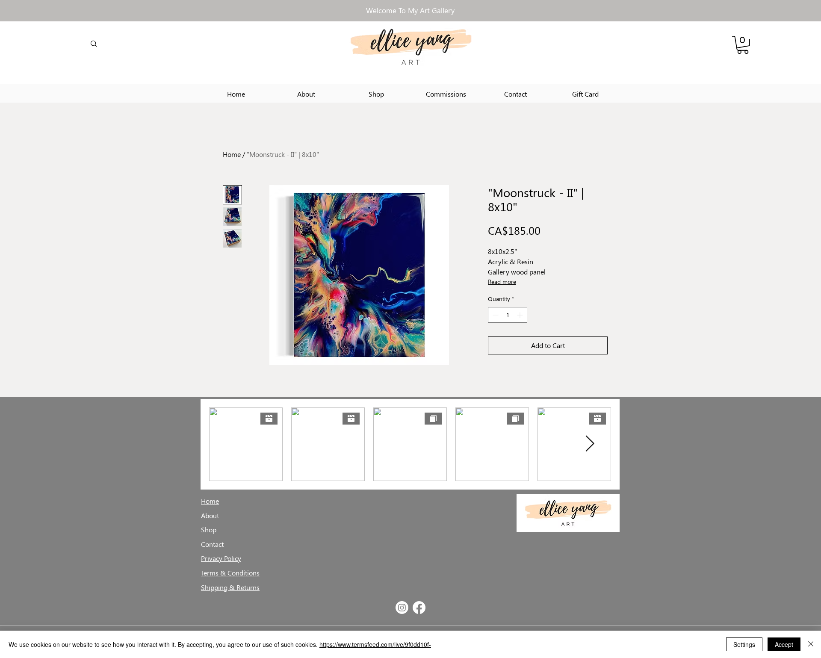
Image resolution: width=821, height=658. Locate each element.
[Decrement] (494, 314)
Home (232, 154)
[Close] (811, 644)
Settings (744, 644)
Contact (212, 544)
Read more (502, 281)
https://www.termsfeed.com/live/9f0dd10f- (375, 644)
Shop (208, 529)
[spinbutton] (507, 314)
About (210, 515)
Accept (784, 644)
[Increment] (520, 314)
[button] (742, 45)
